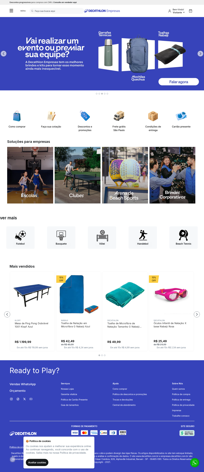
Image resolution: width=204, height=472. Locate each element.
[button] (96, 93)
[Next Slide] (200, 54)
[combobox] (56, 11)
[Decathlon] (40, 434)
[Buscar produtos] (33, 11)
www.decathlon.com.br (147, 456)
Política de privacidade (21, 447)
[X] (26, 399)
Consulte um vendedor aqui (65, 2)
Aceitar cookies (37, 462)
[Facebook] (19, 399)
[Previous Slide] (4, 54)
